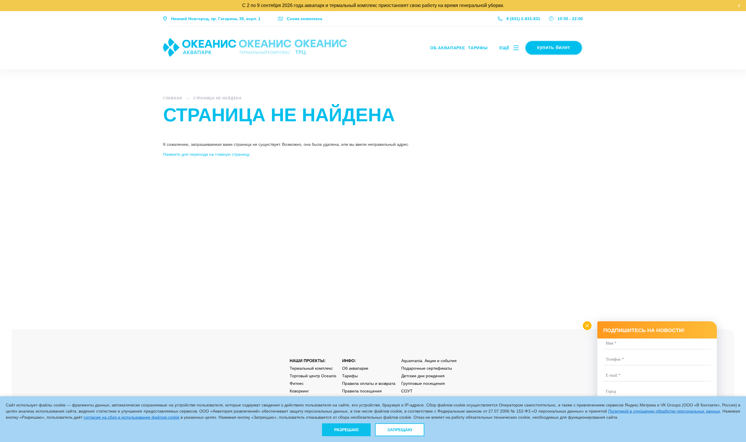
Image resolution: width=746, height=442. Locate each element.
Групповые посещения (423, 383)
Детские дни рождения (423, 375)
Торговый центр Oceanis (313, 375)
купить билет (553, 47)
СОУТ (407, 391)
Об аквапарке (447, 47)
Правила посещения (362, 391)
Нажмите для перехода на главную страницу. (206, 154)
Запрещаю (399, 429)
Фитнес (297, 383)
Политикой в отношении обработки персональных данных (664, 411)
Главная (172, 98)
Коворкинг (299, 391)
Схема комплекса (304, 18)
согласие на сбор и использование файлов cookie (132, 417)
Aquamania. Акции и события (429, 360)
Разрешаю (346, 429)
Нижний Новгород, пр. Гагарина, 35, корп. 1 (216, 18)
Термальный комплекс (311, 368)
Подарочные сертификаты (426, 368)
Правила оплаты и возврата (368, 383)
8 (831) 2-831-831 (523, 18)
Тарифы (478, 47)
